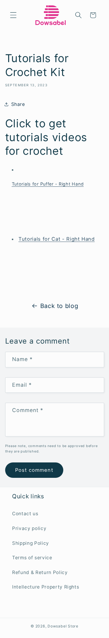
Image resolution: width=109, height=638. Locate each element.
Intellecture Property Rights (45, 587)
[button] (13, 15)
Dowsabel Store (63, 626)
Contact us (25, 513)
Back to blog (59, 305)
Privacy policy (29, 528)
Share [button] (18, 104)
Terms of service (32, 557)
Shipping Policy (30, 543)
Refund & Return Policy (40, 572)
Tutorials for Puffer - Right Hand (48, 183)
